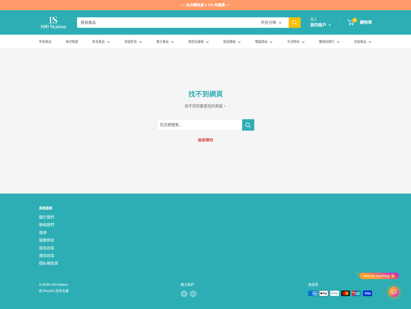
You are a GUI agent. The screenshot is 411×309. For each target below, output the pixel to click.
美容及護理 (196, 41)
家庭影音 (130, 41)
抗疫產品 (360, 41)
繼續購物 (205, 140)
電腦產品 (261, 41)
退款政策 (46, 248)
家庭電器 (229, 41)
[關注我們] (184, 293)
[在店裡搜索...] (248, 125)
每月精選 (72, 41)
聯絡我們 (46, 225)
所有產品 (45, 41)
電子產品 (162, 41)
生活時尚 (293, 41)
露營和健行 (326, 41)
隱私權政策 (48, 263)
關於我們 (46, 217)
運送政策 (46, 255)
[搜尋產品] (295, 22)
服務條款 (46, 240)
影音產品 (98, 41)
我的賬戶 (318, 25)
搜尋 (43, 232)
